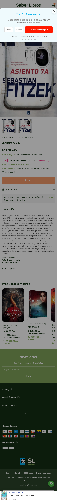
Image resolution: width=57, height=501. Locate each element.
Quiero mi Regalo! (39, 29)
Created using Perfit (28, 39)
